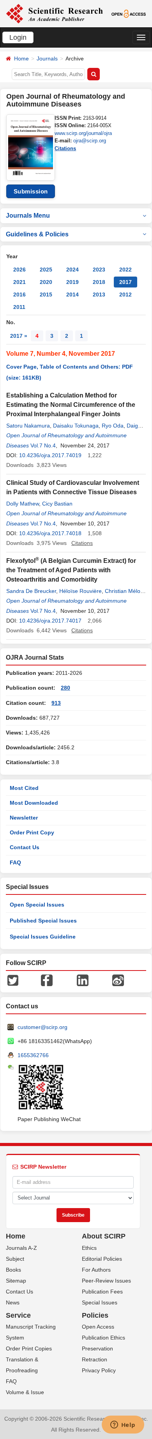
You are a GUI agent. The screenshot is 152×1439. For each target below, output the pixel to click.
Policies (95, 1315)
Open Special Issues (37, 904)
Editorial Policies (102, 1259)
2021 (19, 282)
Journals (47, 58)
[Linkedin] (82, 980)
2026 (19, 269)
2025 (46, 269)
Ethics (89, 1248)
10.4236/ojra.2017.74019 (50, 455)
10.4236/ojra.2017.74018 (50, 533)
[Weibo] (118, 980)
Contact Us (24, 847)
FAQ (15, 862)
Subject (15, 1259)
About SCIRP (103, 1236)
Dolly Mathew (22, 503)
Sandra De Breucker (31, 591)
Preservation (97, 1348)
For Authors (96, 1270)
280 (65, 688)
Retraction (94, 1359)
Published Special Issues (43, 920)
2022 (125, 269)
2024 (72, 269)
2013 (99, 294)
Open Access (98, 1327)
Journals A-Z (21, 1248)
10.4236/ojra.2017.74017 (50, 620)
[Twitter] (12, 980)
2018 (99, 282)
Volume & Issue (25, 1392)
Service (18, 1315)
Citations (65, 148)
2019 (72, 282)
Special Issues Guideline (43, 936)
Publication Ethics (103, 1337)
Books (13, 1270)
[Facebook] (47, 980)
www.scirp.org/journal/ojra (83, 133)
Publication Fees (102, 1291)
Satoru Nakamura (28, 425)
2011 (19, 307)
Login (18, 37)
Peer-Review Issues (106, 1281)
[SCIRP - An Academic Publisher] (54, 13)
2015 (46, 294)
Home (21, 58)
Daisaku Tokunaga (76, 425)
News (12, 1302)
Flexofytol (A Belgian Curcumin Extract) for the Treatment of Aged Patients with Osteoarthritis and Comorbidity (71, 570)
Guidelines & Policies (37, 234)
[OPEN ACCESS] (128, 13)
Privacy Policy (99, 1370)
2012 (125, 294)
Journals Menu (28, 215)
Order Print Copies (29, 1348)
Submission (31, 191)
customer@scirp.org (42, 1027)
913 (56, 703)
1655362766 (33, 1055)
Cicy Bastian (57, 503)
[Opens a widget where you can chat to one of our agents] (122, 1425)
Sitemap (16, 1281)
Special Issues (99, 1302)
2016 (19, 294)
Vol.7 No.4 (43, 445)
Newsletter (24, 817)
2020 (46, 282)
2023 (99, 269)
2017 (125, 282)
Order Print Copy (32, 832)
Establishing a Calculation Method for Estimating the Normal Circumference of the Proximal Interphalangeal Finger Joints (70, 404)
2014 (72, 294)
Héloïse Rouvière (80, 591)
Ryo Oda (113, 425)
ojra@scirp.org (89, 141)
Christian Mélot (123, 591)
